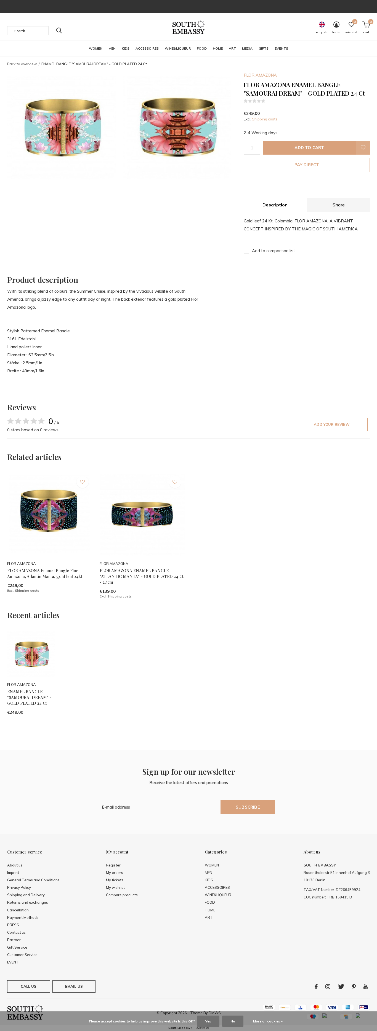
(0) (269, 101)
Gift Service (17, 947)
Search (59, 30)
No (232, 1021)
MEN (112, 48)
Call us (28, 986)
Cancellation (18, 910)
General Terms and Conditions (33, 880)
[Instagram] (327, 987)
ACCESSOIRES (147, 48)
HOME (218, 48)
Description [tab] (275, 205)
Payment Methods (23, 917)
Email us (74, 986)
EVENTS (281, 48)
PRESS (13, 925)
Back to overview (22, 64)
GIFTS (264, 48)
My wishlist (115, 887)
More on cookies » (268, 1021)
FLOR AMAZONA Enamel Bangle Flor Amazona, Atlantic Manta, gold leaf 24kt (44, 573)
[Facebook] (316, 987)
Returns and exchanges (27, 902)
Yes (208, 1021)
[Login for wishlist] (363, 148)
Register (113, 865)
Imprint (13, 872)
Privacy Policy (19, 887)
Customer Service (22, 954)
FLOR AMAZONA (260, 75)
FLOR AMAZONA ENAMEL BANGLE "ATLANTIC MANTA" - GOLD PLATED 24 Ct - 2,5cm (142, 576)
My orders (114, 872)
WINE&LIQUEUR (178, 48)
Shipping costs (264, 119)
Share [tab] (339, 205)
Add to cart (309, 147)
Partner (14, 940)
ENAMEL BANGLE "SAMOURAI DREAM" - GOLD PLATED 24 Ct (29, 697)
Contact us (16, 932)
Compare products (122, 895)
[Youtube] (365, 987)
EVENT (13, 962)
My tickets (114, 880)
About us (14, 865)
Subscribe (248, 807)
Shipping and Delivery (26, 895)
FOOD (202, 48)
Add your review (332, 424)
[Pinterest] (354, 987)
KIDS (125, 48)
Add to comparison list (273, 250)
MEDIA (247, 48)
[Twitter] (341, 987)
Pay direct (306, 164)
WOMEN (95, 48)
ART (232, 48)
